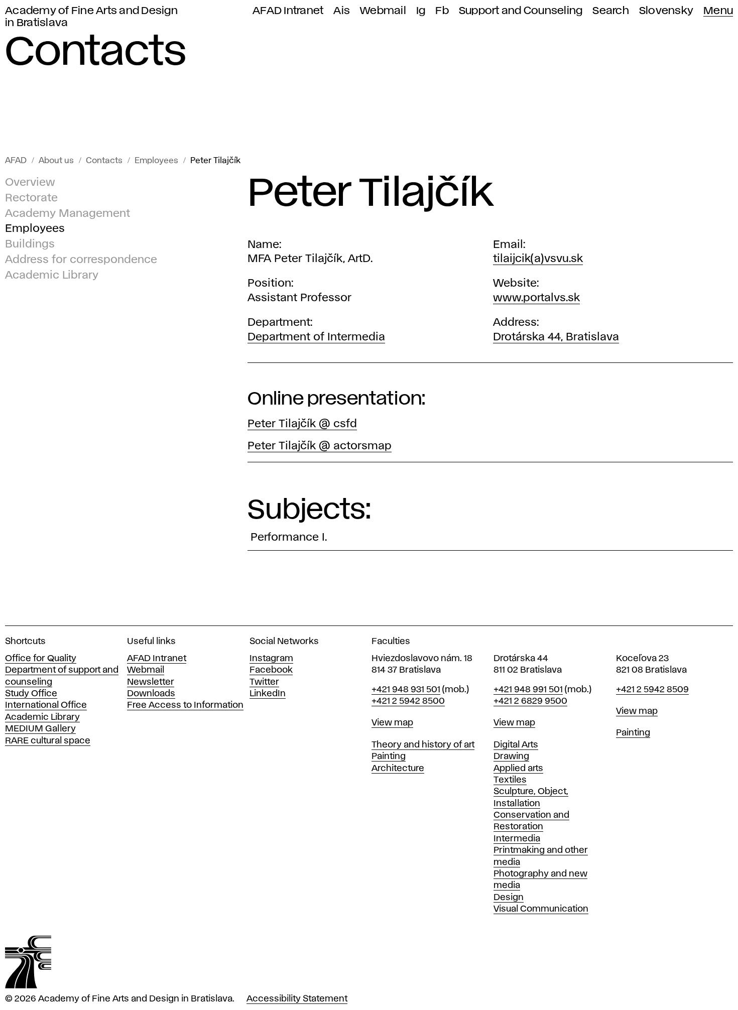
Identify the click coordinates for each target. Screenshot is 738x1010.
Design (509, 898)
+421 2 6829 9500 (530, 701)
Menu (718, 11)
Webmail (383, 11)
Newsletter (150, 682)
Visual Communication (541, 909)
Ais (341, 11)
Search (610, 11)
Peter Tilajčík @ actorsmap (320, 446)
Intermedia (517, 839)
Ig (421, 11)
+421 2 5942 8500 (408, 701)
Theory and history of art (423, 745)
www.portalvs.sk (536, 298)
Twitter (264, 682)
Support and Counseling (521, 11)
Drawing (511, 756)
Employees (156, 161)
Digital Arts (516, 745)
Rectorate (31, 198)
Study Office (31, 694)
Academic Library (51, 276)
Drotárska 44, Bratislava (556, 337)
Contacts (104, 161)
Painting (389, 756)
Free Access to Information (185, 705)
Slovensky (666, 11)
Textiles (510, 780)
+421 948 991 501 (528, 690)
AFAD (16, 161)
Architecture (398, 769)
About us (56, 161)
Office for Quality (40, 659)
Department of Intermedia (316, 337)
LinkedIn (268, 694)
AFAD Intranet (288, 11)
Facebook (271, 670)
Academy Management (67, 214)
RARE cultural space (47, 741)
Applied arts (518, 769)
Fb (442, 11)
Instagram (271, 659)
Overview (30, 183)
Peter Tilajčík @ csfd (302, 424)
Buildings (30, 244)
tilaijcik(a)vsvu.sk (538, 259)
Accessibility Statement (297, 999)
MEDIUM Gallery (40, 729)
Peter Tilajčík (215, 161)
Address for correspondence (81, 260)
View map (392, 723)
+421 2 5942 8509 (652, 690)
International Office (46, 705)
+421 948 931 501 (406, 690)
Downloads (151, 694)
